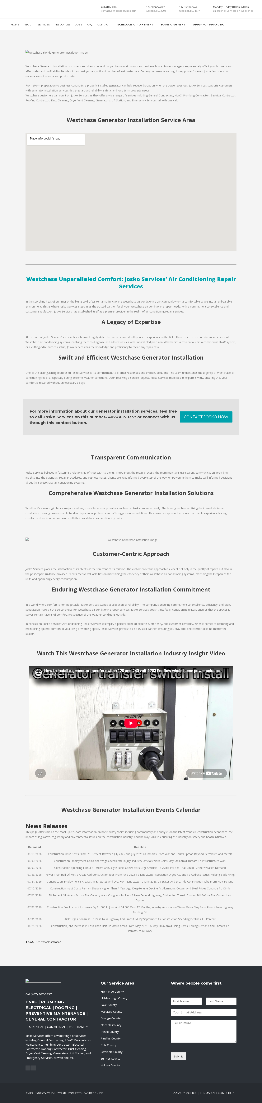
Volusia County (110, 1065)
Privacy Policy (185, 1093)
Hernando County (112, 991)
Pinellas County (111, 1038)
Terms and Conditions (218, 1093)
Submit (178, 1056)
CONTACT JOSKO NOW (206, 417)
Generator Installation (48, 942)
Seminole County (112, 1052)
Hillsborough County (114, 998)
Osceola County (111, 1025)
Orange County (111, 1018)
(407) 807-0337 (41, 994)
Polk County (108, 1045)
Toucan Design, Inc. (91, 1093)
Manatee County (111, 1011)
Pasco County (110, 1032)
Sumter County (110, 1058)
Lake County (109, 1005)
